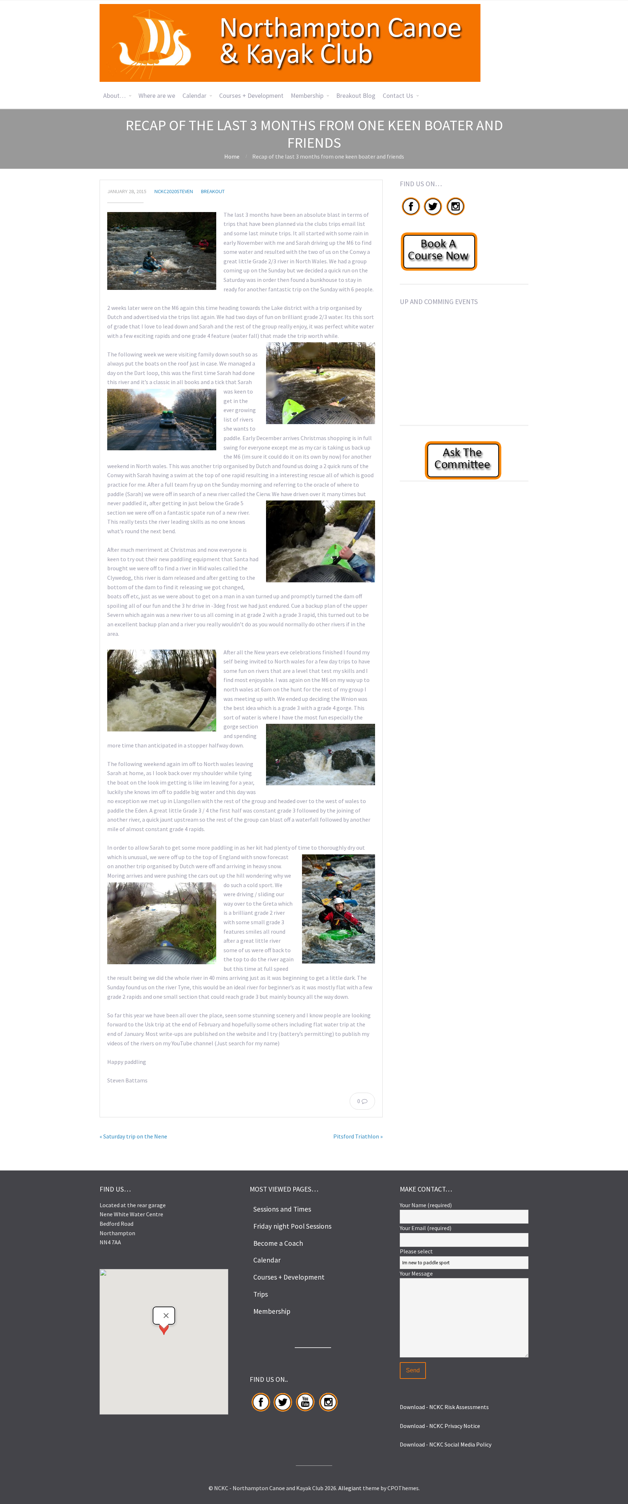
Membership (307, 96)
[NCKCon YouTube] (305, 1411)
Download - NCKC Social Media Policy (445, 1444)
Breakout (213, 191)
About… (114, 96)
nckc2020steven (173, 191)
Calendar (194, 96)
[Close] (166, 1315)
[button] (164, 1335)
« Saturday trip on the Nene (133, 1136)
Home (231, 156)
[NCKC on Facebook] (411, 215)
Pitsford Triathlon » (358, 1136)
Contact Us (398, 96)
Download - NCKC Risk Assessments (444, 1407)
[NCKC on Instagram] (455, 215)
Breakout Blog (355, 96)
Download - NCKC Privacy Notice (440, 1425)
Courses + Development (251, 96)
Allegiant (350, 1488)
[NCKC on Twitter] (432, 215)
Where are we (156, 96)
